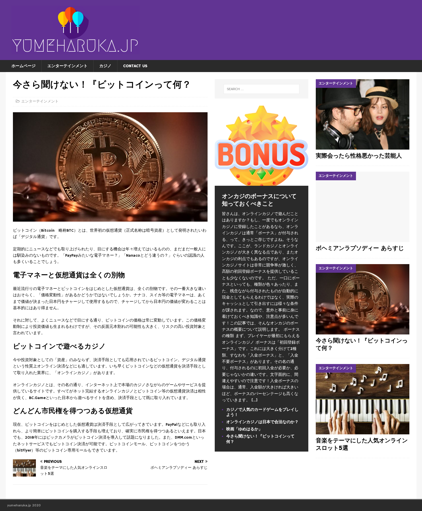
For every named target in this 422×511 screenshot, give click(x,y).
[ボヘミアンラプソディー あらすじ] (362, 207)
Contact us (135, 66)
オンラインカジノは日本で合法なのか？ (262, 422)
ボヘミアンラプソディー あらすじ (360, 248)
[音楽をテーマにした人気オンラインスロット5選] (362, 399)
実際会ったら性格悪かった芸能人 (359, 156)
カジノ (105, 66)
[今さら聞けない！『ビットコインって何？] (362, 299)
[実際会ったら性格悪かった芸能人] (362, 114)
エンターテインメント (67, 66)
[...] (254, 400)
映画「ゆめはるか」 (244, 429)
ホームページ (23, 66)
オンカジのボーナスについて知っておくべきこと (259, 200)
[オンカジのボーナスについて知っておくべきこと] (261, 182)
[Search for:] (262, 89)
